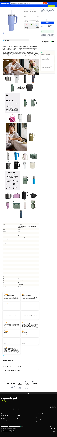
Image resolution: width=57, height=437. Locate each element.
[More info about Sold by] (51, 25)
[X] (53, 407)
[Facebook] (55, 407)
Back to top (28, 393)
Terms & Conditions (52, 426)
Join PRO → (42, 49)
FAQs (54, 431)
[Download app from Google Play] (4, 431)
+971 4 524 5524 (40, 422)
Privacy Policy (53, 428)
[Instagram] (51, 407)
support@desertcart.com (42, 419)
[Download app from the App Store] (11, 431)
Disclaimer (53, 429)
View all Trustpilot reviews (47, 71)
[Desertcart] (5, 3)
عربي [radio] (41, 0)
